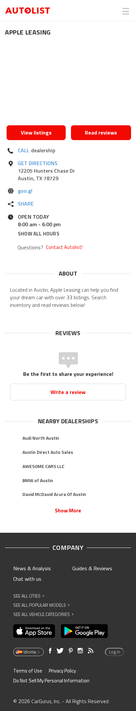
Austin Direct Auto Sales (47, 452)
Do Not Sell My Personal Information (51, 680)
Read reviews (101, 132)
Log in (114, 652)
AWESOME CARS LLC (43, 466)
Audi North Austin (40, 437)
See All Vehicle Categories (43, 614)
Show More (68, 510)
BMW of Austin (37, 480)
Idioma (29, 652)
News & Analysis (32, 568)
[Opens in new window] (69, 82)
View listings (36, 132)
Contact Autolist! (64, 247)
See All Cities (28, 595)
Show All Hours (38, 233)
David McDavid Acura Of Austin (54, 494)
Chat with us (27, 579)
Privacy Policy (62, 670)
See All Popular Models (41, 604)
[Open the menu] (125, 11)
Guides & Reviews (92, 568)
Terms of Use (27, 670)
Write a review (68, 392)
